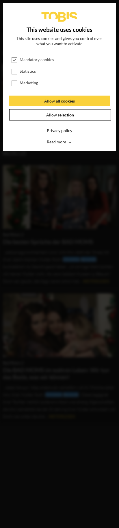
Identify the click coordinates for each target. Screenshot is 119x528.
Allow (59, 100)
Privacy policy (59, 130)
